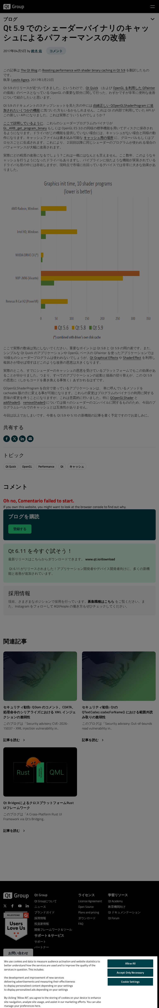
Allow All (130, 963)
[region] (78, 982)
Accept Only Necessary (130, 972)
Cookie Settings (130, 982)
